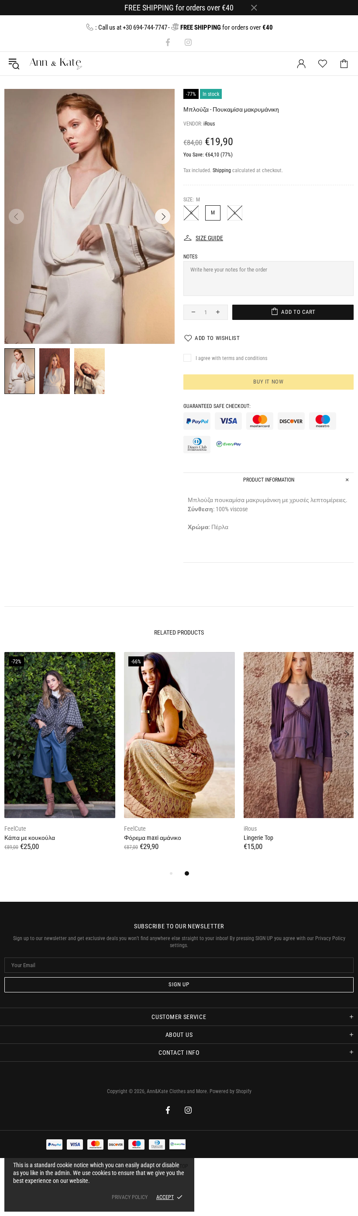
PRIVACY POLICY (130, 1197)
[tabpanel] (60, 760)
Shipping (222, 170)
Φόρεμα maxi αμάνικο (152, 837)
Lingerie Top (258, 837)
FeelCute (15, 828)
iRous (209, 124)
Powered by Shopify (230, 1091)
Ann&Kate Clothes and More (35, 63)
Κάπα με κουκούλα (29, 837)
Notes (190, 257)
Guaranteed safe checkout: (217, 406)
